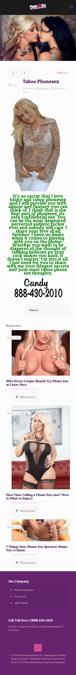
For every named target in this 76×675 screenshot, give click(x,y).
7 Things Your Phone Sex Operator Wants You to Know (37, 548)
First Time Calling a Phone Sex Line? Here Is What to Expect (37, 496)
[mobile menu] (71, 6)
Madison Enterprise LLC (31, 655)
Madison (43, 88)
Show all (63, 72)
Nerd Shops (35, 658)
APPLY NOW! (21, 603)
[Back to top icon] (38, 648)
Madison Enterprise (24, 589)
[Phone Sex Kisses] (38, 6)
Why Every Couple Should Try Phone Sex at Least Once (37, 382)
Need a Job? (20, 596)
